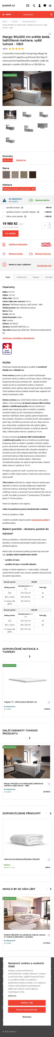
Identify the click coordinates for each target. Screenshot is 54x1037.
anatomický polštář (40, 520)
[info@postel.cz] (28, 5)
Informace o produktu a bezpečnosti (18, 338)
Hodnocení (21, 277)
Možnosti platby (16, 254)
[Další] (30, 656)
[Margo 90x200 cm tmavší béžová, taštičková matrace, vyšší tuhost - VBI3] (24, 175)
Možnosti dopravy (43, 254)
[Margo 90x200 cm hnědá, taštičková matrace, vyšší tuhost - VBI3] (32, 175)
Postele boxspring (29, 21)
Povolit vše (27, 1003)
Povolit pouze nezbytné (26, 1010)
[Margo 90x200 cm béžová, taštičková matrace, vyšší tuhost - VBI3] (15, 175)
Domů (5, 21)
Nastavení (26, 1017)
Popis (7, 277)
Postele (14, 21)
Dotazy (36, 277)
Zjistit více (12, 996)
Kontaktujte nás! (44, 265)
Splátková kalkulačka (18, 244)
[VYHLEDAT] (51, 14)
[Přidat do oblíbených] (48, 702)
